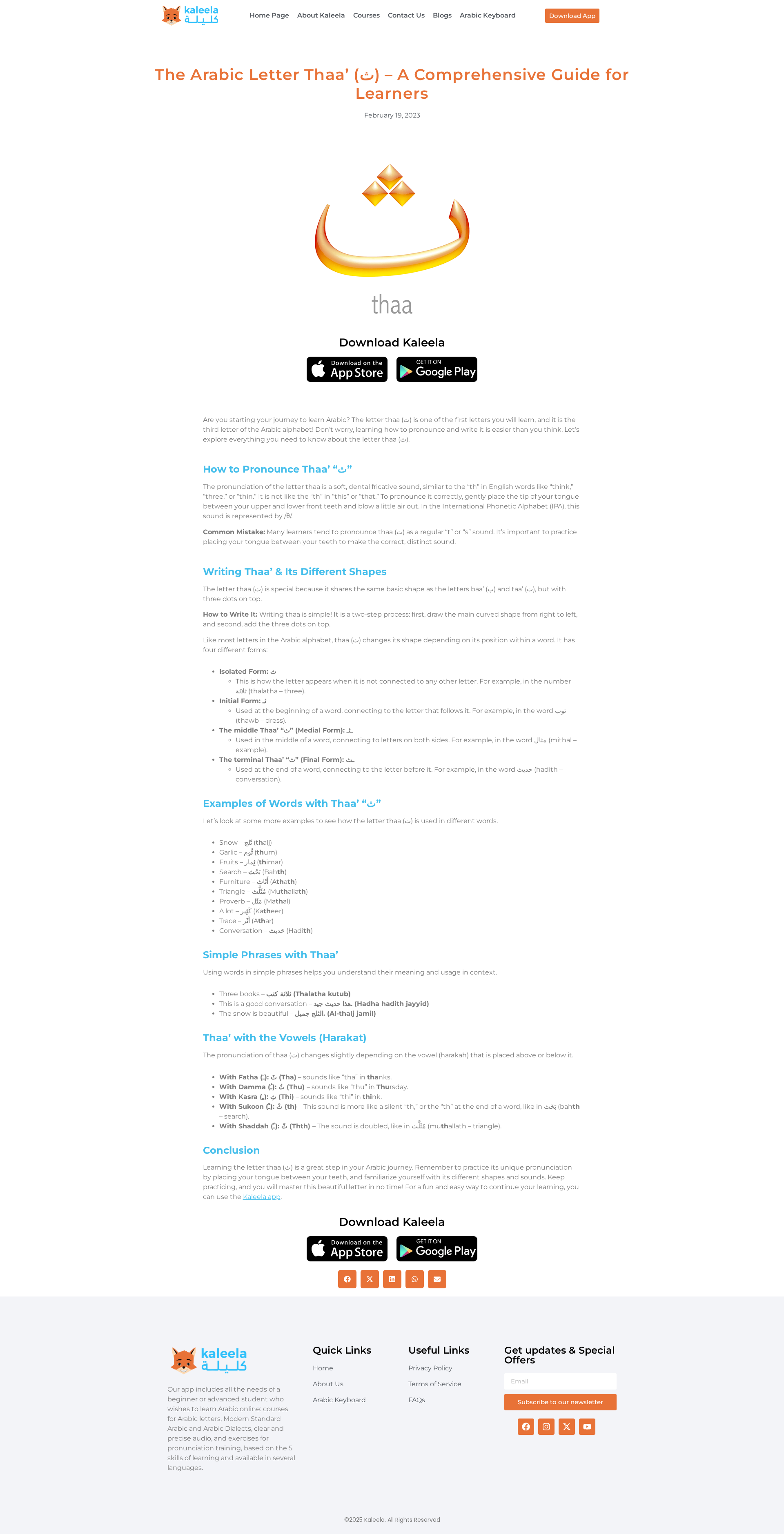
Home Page (269, 15)
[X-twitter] (567, 1427)
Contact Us (406, 15)
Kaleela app (262, 1197)
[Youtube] (587, 1427)
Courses (366, 15)
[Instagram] (546, 1427)
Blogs (442, 15)
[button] (347, 1279)
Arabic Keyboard (488, 15)
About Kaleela (321, 15)
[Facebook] (526, 1427)
